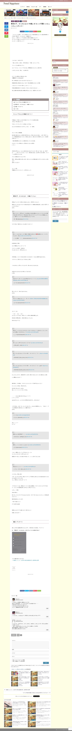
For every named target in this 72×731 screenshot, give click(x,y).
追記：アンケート (18, 106)
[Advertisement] (21, 51)
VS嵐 (12, 21)
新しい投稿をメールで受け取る (19, 661)
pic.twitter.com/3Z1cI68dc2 (21, 280)
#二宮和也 (35, 298)
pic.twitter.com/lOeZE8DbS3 (34, 444)
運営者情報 (61, 0)
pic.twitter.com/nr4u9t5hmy (29, 466)
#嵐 (14, 280)
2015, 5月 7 (34, 238)
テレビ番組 (17, 21)
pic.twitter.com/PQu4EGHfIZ (31, 434)
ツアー (40, 6)
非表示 (18, 99)
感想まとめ (24, 21)
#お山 (38, 278)
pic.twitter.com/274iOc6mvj (36, 342)
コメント (13, 640)
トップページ (22, 6)
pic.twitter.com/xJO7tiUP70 (25, 235)
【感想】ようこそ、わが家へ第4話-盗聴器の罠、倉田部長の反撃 (18, 689)
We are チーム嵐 (34, 6)
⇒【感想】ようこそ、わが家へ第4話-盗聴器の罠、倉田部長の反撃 (25, 560)
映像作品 (28, 6)
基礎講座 (44, 6)
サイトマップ (57, 0)
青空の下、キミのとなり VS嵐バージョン (24, 104)
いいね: (16, 108)
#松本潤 (39, 298)
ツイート (54, 62)
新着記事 (60, 154)
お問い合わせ (66, 0)
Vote (23, 550)
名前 (13, 649)
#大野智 (41, 278)
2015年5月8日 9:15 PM (19, 621)
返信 (47, 608)
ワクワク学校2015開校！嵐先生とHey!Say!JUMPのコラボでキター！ (36, 692)
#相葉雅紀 (44, 298)
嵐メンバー (50, 6)
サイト (13, 656)
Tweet (6, 27)
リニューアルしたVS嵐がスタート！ (22, 102)
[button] (5, 13)
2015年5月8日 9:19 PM (19, 613)
